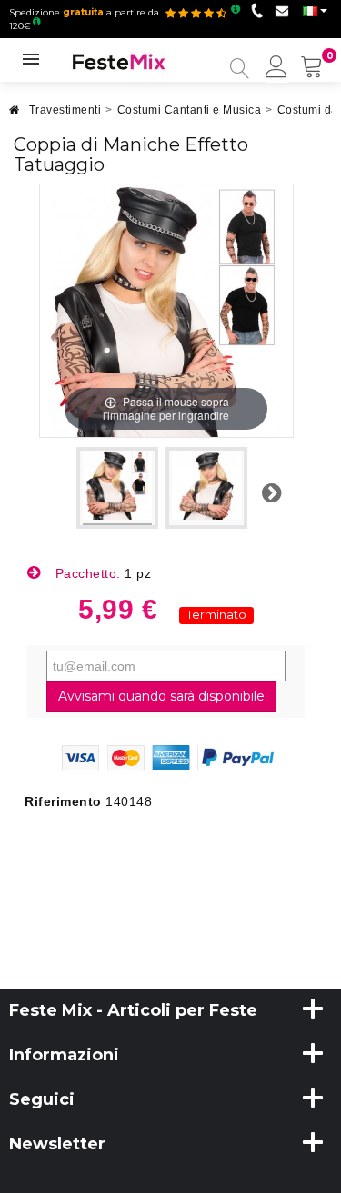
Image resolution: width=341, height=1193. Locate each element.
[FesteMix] (119, 61)
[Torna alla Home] (14, 115)
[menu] (276, 68)
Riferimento (63, 801)
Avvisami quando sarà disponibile (161, 696)
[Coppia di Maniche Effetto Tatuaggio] (117, 488)
